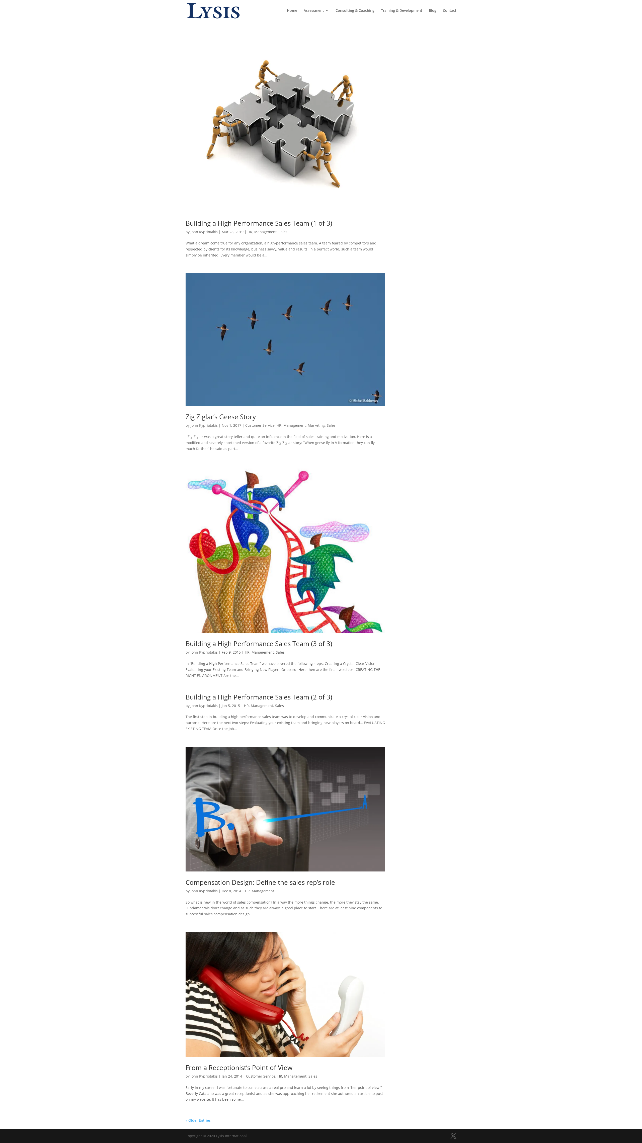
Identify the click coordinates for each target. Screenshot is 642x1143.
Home (292, 11)
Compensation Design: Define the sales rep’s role (260, 882)
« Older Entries (198, 1120)
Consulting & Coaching (355, 11)
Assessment (314, 11)
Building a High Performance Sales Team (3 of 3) (259, 643)
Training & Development (401, 11)
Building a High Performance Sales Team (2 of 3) (259, 696)
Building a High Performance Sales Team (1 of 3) (259, 223)
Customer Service (260, 425)
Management (265, 231)
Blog (432, 11)
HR (250, 231)
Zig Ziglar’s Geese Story (221, 416)
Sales (283, 231)
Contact (449, 11)
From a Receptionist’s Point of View (239, 1067)
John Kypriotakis (204, 231)
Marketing (316, 425)
